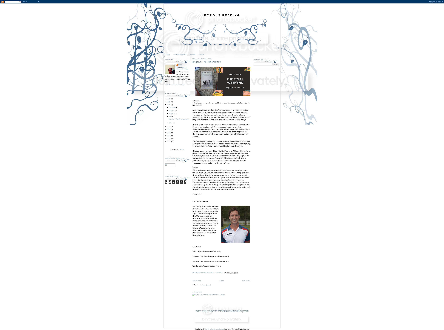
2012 (169, 139)
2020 (169, 105)
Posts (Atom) (206, 285)
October (172, 110)
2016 (169, 130)
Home (168, 54)
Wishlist (201, 54)
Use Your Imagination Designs (214, 329)
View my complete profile (175, 84)
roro (180, 64)
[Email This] (228, 273)
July (170, 116)
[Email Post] (225, 272)
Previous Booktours (179, 54)
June (171, 123)
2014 (169, 133)
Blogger (181, 149)
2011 (169, 142)
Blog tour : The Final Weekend (178, 119)
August (171, 113)
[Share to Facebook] (235, 273)
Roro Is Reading (222, 15)
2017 (169, 127)
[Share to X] (232, 273)
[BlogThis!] (230, 273)
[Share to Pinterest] (237, 273)
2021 (169, 102)
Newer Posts (197, 281)
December (172, 107)
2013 (169, 136)
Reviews (192, 54)
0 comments (218, 272)
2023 (169, 99)
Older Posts (246, 281)
